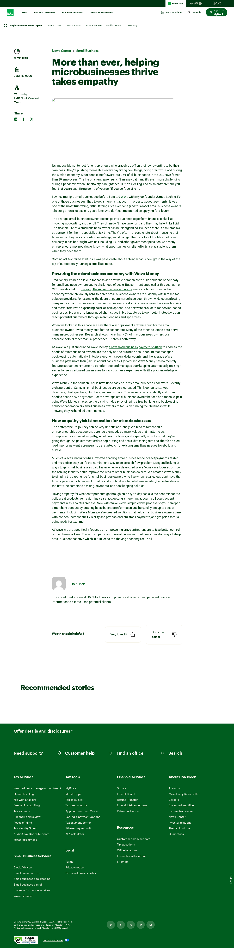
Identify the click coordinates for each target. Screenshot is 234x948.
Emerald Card (126, 794)
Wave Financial (23, 896)
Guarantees (176, 833)
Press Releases (93, 25)
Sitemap (122, 861)
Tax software (22, 811)
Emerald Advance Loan (132, 805)
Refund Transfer (127, 799)
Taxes (23, 12)
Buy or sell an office (181, 805)
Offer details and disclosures (42, 731)
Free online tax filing (27, 805)
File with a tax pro (25, 799)
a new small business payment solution (135, 347)
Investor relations (180, 822)
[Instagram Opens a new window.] (131, 925)
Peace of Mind (23, 822)
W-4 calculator (74, 833)
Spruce (121, 788)
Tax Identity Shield (25, 828)
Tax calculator (74, 799)
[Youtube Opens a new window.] (141, 925)
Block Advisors (23, 867)
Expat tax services (25, 840)
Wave (124, 196)
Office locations (127, 850)
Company (132, 25)
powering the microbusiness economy (106, 289)
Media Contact (114, 25)
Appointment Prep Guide (81, 811)
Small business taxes (27, 873)
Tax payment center (78, 822)
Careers (174, 800)
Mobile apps (73, 794)
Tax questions (126, 844)
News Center (55, 25)
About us (175, 788)
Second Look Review (27, 816)
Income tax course (181, 811)
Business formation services (32, 890)
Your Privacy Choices (53, 940)
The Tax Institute (179, 828)
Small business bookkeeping (32, 878)
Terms (69, 861)
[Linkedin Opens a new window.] (150, 925)
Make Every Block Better (184, 794)
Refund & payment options (82, 816)
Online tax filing (24, 794)
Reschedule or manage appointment (37, 788)
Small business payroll (28, 884)
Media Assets (74, 25)
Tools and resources (101, 12)
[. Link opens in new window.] (26, 940)
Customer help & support (133, 839)
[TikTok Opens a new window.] (111, 925)
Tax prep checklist (77, 805)
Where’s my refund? (78, 828)
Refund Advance (128, 811)
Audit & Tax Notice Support (31, 833)
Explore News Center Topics (26, 25)
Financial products (44, 12)
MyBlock (70, 788)
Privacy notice (74, 867)
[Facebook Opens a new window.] (121, 925)
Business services (72, 12)
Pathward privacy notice (81, 873)
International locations (131, 856)
